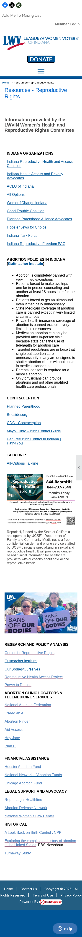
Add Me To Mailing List (21, 15)
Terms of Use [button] (43, 895)
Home (6, 82)
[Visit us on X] (12, 5)
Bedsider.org (17, 415)
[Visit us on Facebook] (5, 5)
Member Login (67, 24)
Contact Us (28, 889)
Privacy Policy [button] (71, 895)
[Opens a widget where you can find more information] (64, 929)
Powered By (29, 902)
